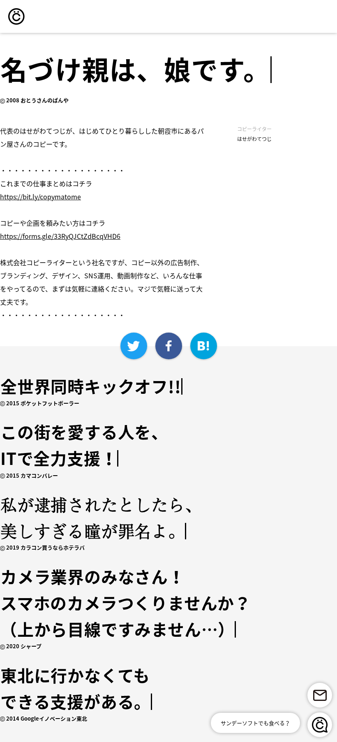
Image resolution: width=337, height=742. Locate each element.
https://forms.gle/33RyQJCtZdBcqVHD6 (60, 236)
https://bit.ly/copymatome (40, 196)
